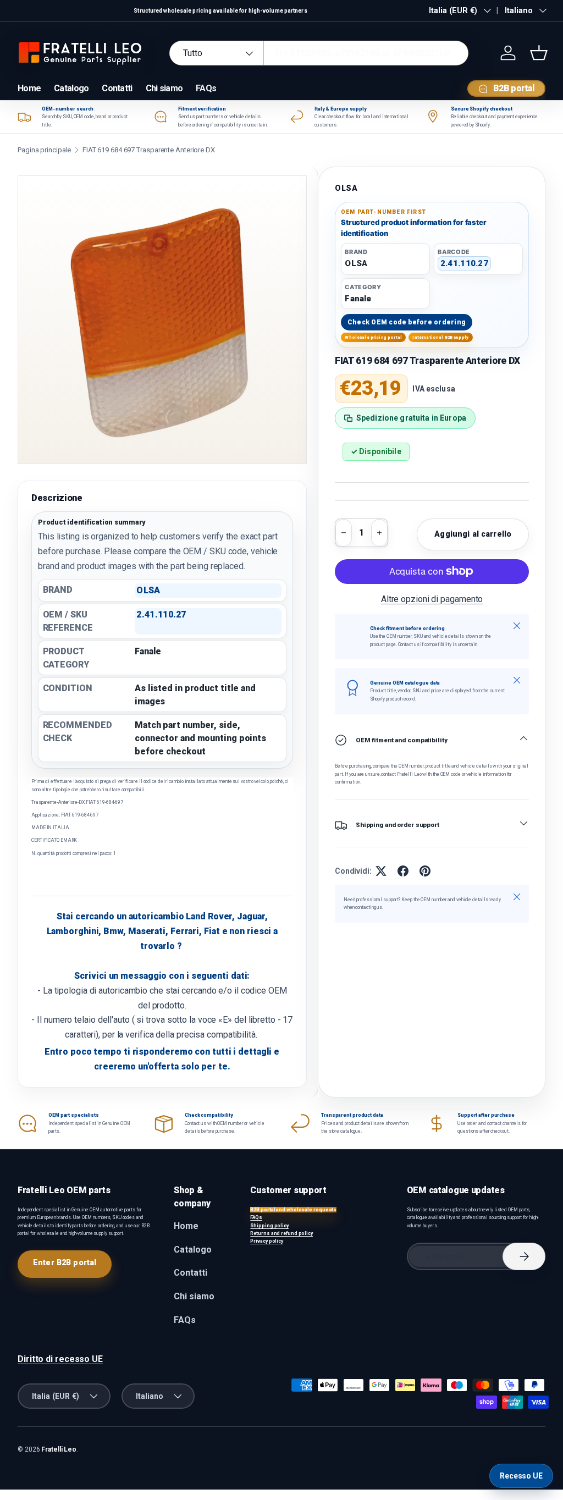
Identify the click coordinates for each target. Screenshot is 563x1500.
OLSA (346, 188)
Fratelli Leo (58, 1449)
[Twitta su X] (381, 871)
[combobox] (319, 53)
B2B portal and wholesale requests (293, 1209)
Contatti (117, 88)
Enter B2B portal (64, 1262)
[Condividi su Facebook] (403, 871)
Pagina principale (44, 150)
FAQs (206, 88)
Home (29, 88)
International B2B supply (440, 337)
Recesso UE (521, 1475)
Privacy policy (266, 1241)
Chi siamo (164, 88)
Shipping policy (269, 1225)
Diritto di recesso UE (60, 1359)
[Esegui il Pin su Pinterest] (425, 871)
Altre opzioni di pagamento (432, 599)
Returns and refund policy (281, 1233)
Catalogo (71, 88)
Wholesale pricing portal (373, 337)
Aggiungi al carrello (472, 534)
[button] (539, 53)
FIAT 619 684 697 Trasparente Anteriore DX (148, 150)
